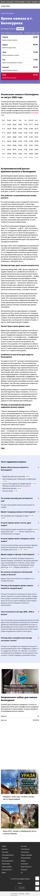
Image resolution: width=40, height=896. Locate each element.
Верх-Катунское (26, 867)
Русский (21, 888)
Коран (20, 883)
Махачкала (10, 2)
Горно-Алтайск (7, 867)
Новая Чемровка (26, 855)
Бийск (4, 872)
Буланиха (24, 870)
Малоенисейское (7, 861)
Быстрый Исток (7, 870)
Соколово (5, 852)
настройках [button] (26, 486)
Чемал (4, 846)
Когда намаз (5, 6)
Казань (28, 2)
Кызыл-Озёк (6, 864)
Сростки (4, 849)
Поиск (38, 6)
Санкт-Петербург (20, 2)
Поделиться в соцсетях (37, 883)
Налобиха (5, 858)
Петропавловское (8, 855)
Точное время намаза (22, 879)
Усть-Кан (24, 846)
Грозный (34, 2)
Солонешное (25, 849)
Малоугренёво (26, 858)
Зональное (24, 864)
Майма (23, 861)
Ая (22, 872)
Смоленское (25, 852)
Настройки (37, 888)
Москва (3, 2)
